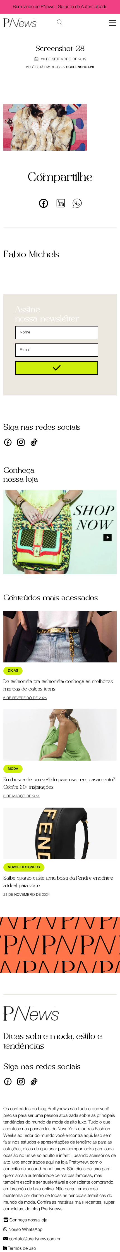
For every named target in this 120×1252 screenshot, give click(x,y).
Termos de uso (21, 1249)
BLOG (55, 67)
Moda (13, 768)
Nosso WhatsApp (24, 1230)
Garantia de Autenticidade (82, 7)
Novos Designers (24, 867)
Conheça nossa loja (27, 1220)
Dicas (13, 670)
